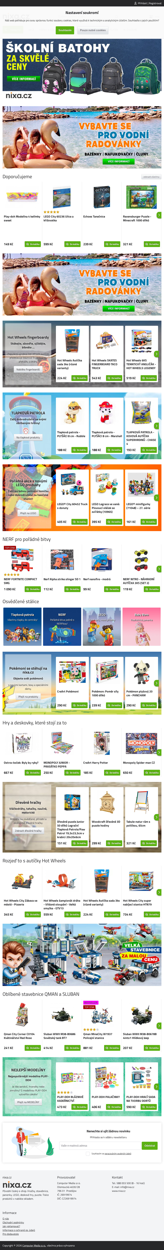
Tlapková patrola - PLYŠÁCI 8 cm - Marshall (107, 434)
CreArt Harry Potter (95, 762)
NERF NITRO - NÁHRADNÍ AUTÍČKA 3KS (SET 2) (138, 581)
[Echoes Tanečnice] (101, 197)
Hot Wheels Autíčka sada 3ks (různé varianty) (69, 364)
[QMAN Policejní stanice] (82, 955)
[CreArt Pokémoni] (72, 672)
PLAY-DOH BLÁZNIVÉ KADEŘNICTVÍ (70, 1099)
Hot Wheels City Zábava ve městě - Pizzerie (20, 902)
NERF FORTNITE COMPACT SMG (20, 581)
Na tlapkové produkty (28, 437)
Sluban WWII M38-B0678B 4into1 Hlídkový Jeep (140, 1036)
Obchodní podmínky (13, 1222)
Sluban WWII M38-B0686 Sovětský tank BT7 (59, 1036)
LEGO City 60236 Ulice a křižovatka (59, 218)
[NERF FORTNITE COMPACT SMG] (22, 560)
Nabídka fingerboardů (28, 369)
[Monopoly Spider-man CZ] (141, 743)
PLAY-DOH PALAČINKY (106, 1097)
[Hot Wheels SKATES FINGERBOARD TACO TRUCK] (107, 341)
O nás (6, 1218)
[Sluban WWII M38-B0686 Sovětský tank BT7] (62, 1015)
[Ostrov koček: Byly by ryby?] (22, 743)
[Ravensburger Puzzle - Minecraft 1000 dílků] (141, 197)
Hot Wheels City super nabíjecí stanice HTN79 (137, 902)
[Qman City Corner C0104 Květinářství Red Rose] (22, 1015)
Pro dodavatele (11, 1234)
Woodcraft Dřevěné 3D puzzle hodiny (106, 823)
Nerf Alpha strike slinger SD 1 (62, 579)
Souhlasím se (111, 1153)
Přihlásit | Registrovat (150, 3)
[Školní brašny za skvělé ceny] (82, 70)
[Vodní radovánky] (82, 137)
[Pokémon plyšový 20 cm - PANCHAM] (141, 672)
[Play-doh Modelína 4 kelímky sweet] (22, 197)
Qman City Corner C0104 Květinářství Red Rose (19, 1036)
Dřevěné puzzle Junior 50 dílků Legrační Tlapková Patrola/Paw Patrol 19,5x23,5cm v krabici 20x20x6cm (71, 829)
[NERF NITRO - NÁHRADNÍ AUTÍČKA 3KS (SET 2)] (141, 560)
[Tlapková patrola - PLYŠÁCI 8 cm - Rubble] (72, 413)
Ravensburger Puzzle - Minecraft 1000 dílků (137, 218)
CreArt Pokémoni (68, 691)
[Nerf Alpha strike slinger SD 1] (62, 560)
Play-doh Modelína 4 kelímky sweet (22, 218)
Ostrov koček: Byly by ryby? (21, 762)
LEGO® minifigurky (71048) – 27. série (138, 506)
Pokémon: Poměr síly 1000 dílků (105, 693)
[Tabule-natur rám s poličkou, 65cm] (141, 802)
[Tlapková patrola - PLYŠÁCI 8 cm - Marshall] (107, 413)
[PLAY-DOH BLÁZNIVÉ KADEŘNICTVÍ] (72, 1078)
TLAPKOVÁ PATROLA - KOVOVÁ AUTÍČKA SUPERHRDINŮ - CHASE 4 (141, 438)
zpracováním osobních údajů (118, 1153)
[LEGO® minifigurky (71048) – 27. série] (141, 485)
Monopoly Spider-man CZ (139, 762)
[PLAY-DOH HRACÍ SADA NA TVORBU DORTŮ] (141, 1078)
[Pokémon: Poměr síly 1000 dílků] (107, 672)
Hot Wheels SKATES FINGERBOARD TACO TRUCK (104, 364)
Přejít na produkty (28, 697)
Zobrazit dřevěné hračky (28, 831)
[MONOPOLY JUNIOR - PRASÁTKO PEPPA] (62, 743)
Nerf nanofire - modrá (97, 579)
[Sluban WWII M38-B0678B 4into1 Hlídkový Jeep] (141, 1015)
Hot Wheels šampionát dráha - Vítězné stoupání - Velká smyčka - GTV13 (62, 904)
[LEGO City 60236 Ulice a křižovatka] (62, 197)
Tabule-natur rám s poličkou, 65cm (138, 823)
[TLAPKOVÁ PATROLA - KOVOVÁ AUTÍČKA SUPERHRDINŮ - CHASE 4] (141, 413)
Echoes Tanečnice (94, 216)
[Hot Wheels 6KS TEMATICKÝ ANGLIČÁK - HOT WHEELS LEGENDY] (141, 341)
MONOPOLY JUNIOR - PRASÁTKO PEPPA (57, 764)
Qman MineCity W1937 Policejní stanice (97, 1036)
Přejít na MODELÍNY (28, 1102)
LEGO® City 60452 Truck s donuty (72, 506)
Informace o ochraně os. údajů (19, 1230)
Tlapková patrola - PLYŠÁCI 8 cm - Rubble (71, 434)
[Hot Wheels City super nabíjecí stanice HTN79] (141, 881)
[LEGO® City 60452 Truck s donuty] (72, 485)
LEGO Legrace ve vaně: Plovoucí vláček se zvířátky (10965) (106, 508)
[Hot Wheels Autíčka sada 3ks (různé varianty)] (72, 341)
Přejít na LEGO (28, 513)
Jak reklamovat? (11, 1226)
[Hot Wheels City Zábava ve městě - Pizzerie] (22, 881)
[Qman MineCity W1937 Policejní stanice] (101, 1015)
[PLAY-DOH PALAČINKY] (107, 1078)
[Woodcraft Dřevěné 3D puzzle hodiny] (107, 802)
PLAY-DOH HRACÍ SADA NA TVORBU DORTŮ (140, 1099)
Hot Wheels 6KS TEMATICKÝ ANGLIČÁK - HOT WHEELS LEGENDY (141, 364)
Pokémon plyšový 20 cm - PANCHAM (139, 693)
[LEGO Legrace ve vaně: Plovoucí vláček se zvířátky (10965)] (107, 485)
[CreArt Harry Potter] (101, 743)
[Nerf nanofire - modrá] (101, 560)
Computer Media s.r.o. (34, 1245)
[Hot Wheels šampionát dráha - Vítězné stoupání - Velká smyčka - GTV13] (62, 881)
